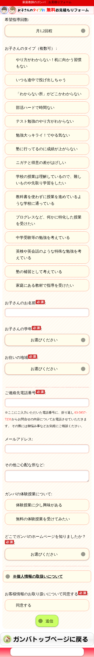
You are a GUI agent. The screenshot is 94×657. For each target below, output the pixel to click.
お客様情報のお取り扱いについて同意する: (46, 594)
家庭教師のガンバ (34, 2)
